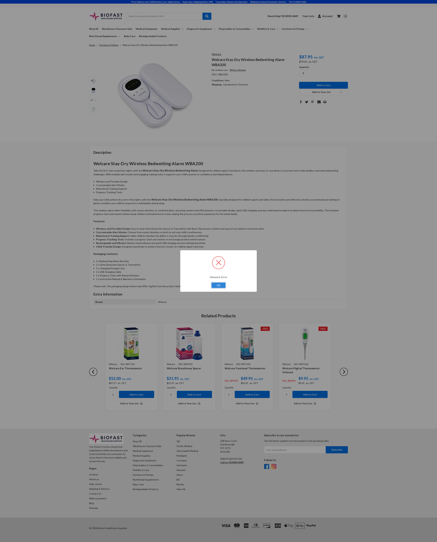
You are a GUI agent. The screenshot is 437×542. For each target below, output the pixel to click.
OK (218, 285)
